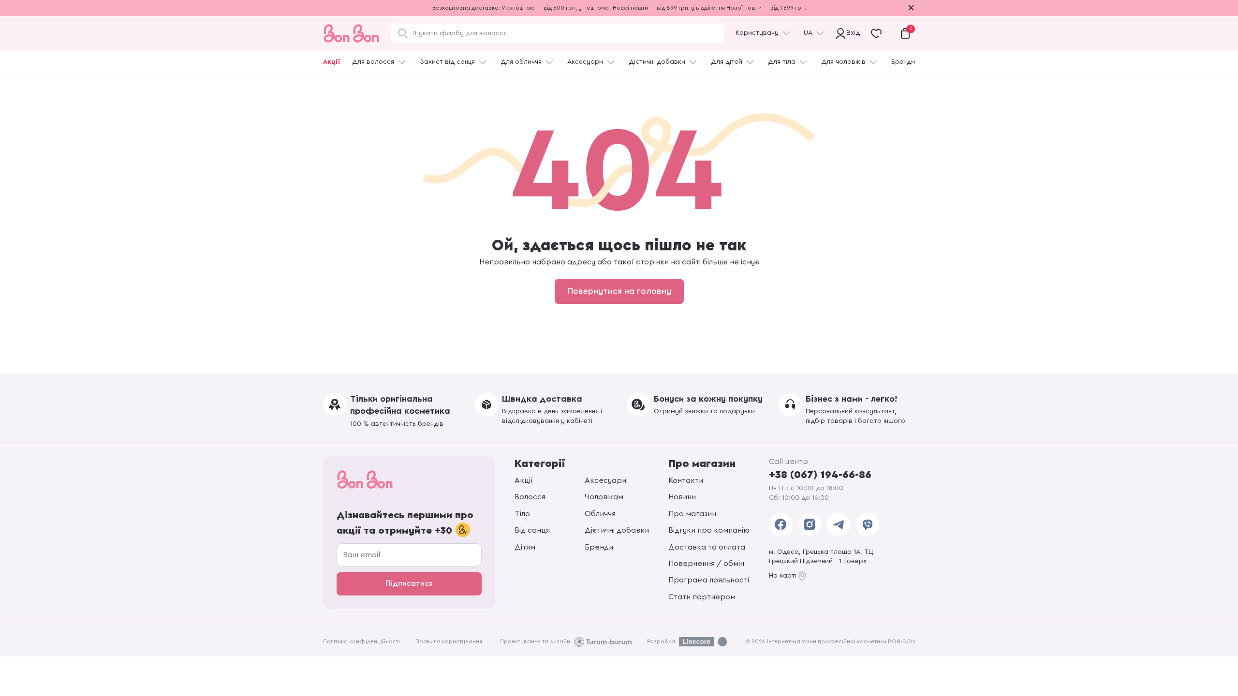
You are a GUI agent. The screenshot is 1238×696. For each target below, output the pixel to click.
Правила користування (448, 641)
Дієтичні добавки (657, 61)
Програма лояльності (708, 580)
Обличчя (600, 514)
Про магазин (692, 514)
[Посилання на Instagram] (809, 524)
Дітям (525, 547)
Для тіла (782, 61)
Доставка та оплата (706, 547)
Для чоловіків (843, 61)
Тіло (522, 514)
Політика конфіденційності (361, 641)
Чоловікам (604, 497)
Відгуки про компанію (709, 530)
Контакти (685, 480)
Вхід (851, 32)
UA (808, 32)
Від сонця (532, 530)
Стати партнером (702, 597)
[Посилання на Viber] (867, 524)
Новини (682, 497)
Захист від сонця (447, 61)
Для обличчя (521, 61)
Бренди (903, 61)
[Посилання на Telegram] (838, 524)
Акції (331, 61)
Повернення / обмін (706, 563)
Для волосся (373, 61)
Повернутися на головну (619, 291)
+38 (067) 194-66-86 (820, 474)
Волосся (530, 497)
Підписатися (409, 583)
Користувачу (757, 32)
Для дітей (726, 61)
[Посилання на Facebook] (780, 524)
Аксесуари (585, 61)
